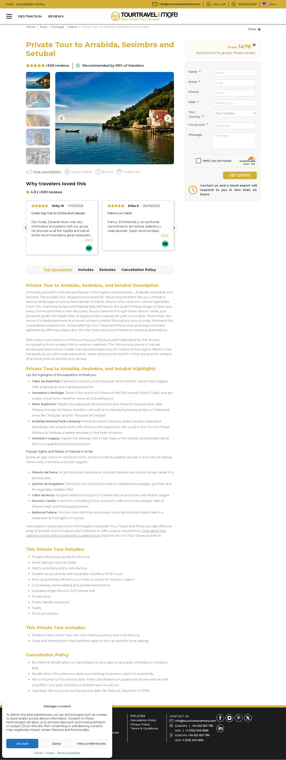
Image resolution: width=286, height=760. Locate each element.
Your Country (196, 114)
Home (30, 27)
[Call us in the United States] (197, 730)
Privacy (39, 752)
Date (193, 102)
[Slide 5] (38, 156)
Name (194, 72)
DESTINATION (29, 16)
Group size (198, 125)
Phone (193, 92)
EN (272, 4)
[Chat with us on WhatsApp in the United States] (193, 740)
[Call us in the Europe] (202, 725)
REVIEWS (56, 16)
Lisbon (72, 27)
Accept (22, 744)
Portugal (57, 27)
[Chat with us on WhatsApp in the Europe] (199, 735)
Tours (43, 27)
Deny (56, 744)
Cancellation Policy (138, 270)
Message (195, 135)
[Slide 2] (38, 99)
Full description (58, 270)
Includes (86, 270)
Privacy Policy (140, 724)
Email (194, 82)
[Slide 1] (38, 80)
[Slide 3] (38, 118)
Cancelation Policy (143, 720)
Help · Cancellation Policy (25, 4)
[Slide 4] (38, 137)
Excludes (107, 270)
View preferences (91, 744)
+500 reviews (57, 66)
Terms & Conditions (68, 752)
